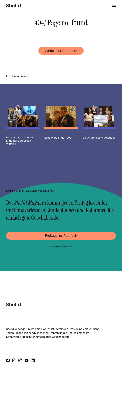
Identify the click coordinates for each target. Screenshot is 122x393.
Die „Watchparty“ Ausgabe (99, 137)
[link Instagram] (14, 361)
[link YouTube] (26, 361)
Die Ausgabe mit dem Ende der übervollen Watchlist (19, 140)
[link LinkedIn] (33, 361)
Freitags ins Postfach (61, 236)
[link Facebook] (8, 361)
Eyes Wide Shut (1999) (58, 137)
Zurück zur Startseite (61, 51)
